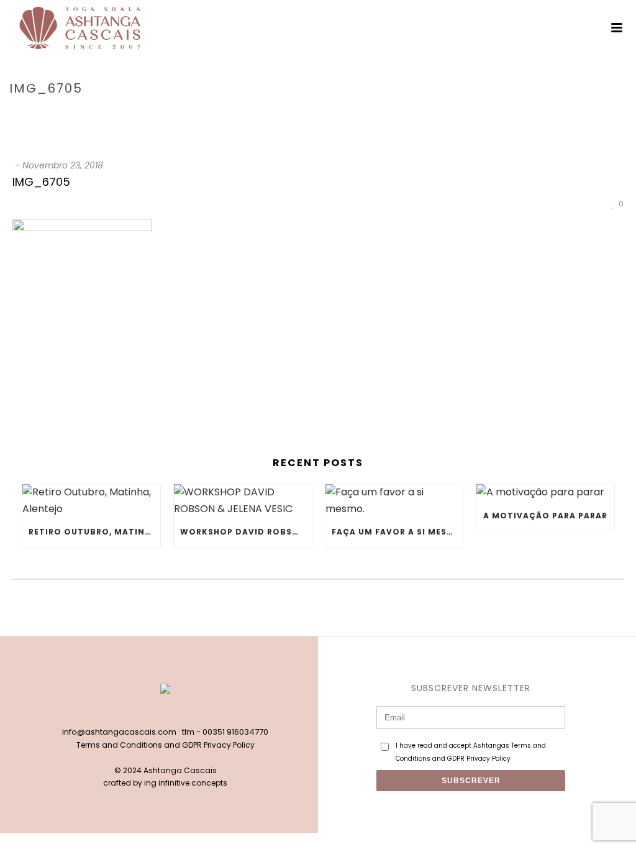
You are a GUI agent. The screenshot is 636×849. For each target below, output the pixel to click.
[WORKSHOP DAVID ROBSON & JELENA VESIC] (243, 500)
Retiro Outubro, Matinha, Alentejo (94, 531)
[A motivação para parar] (545, 492)
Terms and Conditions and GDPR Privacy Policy (165, 745)
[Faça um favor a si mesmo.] (394, 500)
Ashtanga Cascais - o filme (510, 114)
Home (378, 114)
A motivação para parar (545, 515)
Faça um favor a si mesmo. (397, 531)
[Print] (575, 203)
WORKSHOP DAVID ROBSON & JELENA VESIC (246, 531)
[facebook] (152, 711)
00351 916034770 (235, 732)
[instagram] (178, 711)
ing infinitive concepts (185, 783)
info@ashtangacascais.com (119, 732)
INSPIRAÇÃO (421, 114)
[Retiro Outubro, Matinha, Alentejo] (91, 500)
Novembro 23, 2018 (62, 165)
